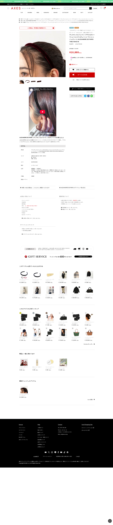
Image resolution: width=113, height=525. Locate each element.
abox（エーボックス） (23, 439)
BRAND (56, 12)
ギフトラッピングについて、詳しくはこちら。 (33, 234)
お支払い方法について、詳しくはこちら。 (32, 218)
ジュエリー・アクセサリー (34, 19)
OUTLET (90, 12)
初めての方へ (40, 430)
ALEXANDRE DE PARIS (31, 20)
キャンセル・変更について (43, 437)
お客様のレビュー (41, 446)
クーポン (21, 434)
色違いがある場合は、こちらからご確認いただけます (35, 187)
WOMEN (30, 12)
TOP (21, 12)
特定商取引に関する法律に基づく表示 (64, 456)
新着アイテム (26, 22)
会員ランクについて (42, 442)
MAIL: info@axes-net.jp (63, 434)
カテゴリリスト (22, 430)
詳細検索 (95, 8)
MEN (38, 12)
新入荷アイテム (22, 437)
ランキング (21, 432)
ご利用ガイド (40, 427)
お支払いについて (41, 434)
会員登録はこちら (41, 444)
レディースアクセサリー (46, 19)
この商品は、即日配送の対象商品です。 (37, 28)
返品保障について (41, 439)
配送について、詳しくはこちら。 (69, 209)
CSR (77, 456)
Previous (21, 54)
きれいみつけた (85, 430)
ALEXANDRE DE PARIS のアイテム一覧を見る (73, 187)
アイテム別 (25, 19)
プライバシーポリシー (47, 456)
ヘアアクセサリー (56, 19)
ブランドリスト (22, 427)
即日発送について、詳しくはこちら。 (70, 207)
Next (63, 54)
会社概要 (35, 456)
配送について (40, 432)
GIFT (82, 12)
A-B (24, 20)
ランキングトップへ (88, 344)
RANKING (46, 12)
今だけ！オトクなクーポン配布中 (98, 4)
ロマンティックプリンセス (87, 427)
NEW (74, 12)
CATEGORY (65, 12)
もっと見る (90, 399)
